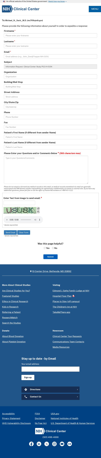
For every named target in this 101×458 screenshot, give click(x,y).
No (55, 248)
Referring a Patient (11, 312)
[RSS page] (69, 444)
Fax (6, 122)
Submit (50, 257)
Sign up (28, 377)
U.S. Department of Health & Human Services (73, 423)
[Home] (19, 9)
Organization (10, 72)
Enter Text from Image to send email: (23, 198)
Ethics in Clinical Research (15, 301)
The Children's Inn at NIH (65, 307)
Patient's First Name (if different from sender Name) (30, 132)
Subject (8, 62)
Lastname (9, 41)
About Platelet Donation (14, 342)
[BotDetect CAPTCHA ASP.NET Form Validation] (20, 210)
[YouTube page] (62, 444)
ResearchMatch (9, 317)
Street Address (11, 92)
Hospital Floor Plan (62, 296)
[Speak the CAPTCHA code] (38, 211)
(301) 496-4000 (50, 437)
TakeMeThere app (61, 312)
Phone (7, 112)
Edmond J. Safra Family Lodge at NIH (71, 291)
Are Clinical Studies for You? (16, 291)
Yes (47, 248)
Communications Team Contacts (68, 342)
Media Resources (61, 347)
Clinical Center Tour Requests (67, 336)
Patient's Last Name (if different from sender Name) (29, 142)
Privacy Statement (11, 418)
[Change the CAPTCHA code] (38, 208)
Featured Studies (10, 296)
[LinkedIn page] (39, 444)
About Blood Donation (13, 336)
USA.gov (55, 414)
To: (3, 20)
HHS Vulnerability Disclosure (16, 423)
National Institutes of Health (64, 418)
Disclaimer (40, 418)
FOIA (37, 414)
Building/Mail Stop (13, 82)
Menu (94, 9)
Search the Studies (11, 323)
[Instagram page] (54, 444)
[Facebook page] (31, 444)
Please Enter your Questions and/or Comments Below (42, 153)
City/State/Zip (11, 102)
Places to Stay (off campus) (66, 301)
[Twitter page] (46, 444)
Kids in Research (10, 307)
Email (6, 52)
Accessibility (8, 414)
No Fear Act (41, 423)
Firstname (9, 31)
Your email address (30, 364)
